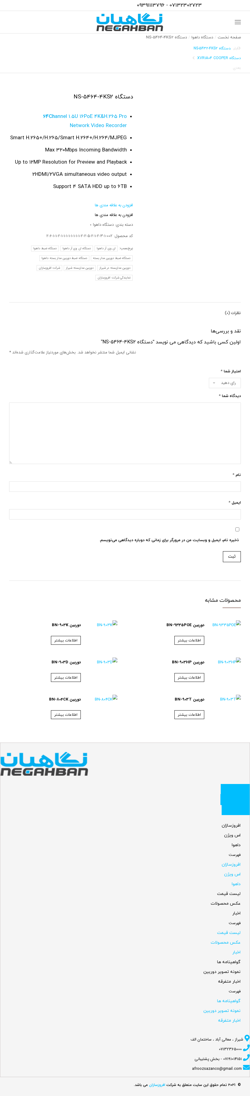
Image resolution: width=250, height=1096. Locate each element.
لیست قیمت (229, 894)
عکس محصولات (226, 903)
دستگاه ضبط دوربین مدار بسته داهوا (64, 258)
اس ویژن (232, 835)
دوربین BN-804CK (65, 699)
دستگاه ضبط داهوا (45, 248)
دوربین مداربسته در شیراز (114, 268)
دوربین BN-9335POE (185, 625)
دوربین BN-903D (66, 662)
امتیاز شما (231, 371)
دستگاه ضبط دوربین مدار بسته (111, 258)
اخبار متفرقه (229, 981)
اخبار (236, 913)
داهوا (236, 845)
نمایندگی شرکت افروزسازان (114, 277)
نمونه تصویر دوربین (222, 972)
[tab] (233, 310)
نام (237, 475)
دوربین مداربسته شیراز (80, 268)
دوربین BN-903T (189, 699)
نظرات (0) (233, 313)
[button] (114, 205)
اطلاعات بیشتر (189, 640)
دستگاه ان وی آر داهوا (76, 248)
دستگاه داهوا (103, 225)
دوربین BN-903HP (188, 662)
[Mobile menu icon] (238, 22)
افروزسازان (231, 825)
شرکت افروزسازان (49, 268)
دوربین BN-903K (66, 625)
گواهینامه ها (229, 962)
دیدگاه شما (230, 396)
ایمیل (235, 502)
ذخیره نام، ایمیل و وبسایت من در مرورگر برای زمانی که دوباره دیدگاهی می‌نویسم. (169, 540)
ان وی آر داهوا (106, 248)
